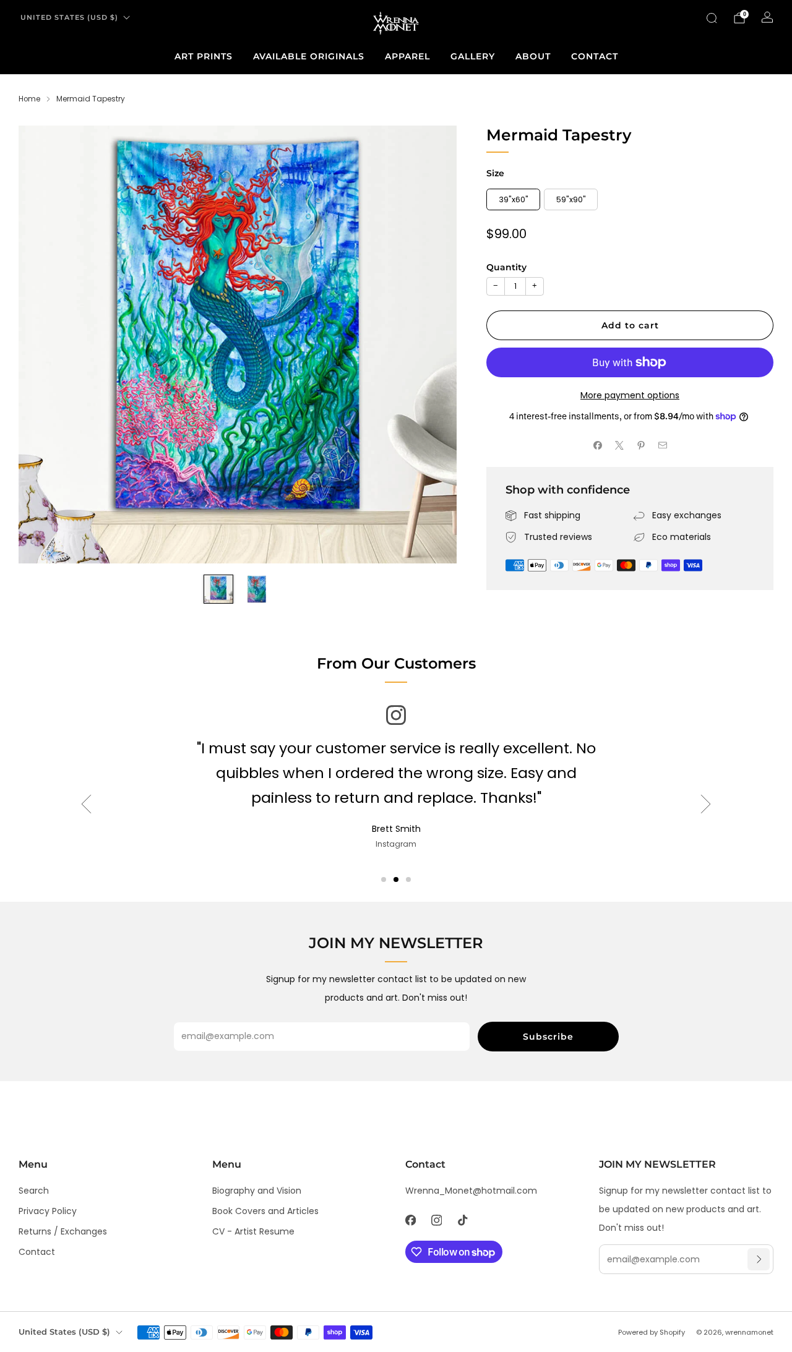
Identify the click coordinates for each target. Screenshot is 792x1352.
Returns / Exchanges (63, 1231)
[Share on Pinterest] (640, 445)
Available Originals (308, 56)
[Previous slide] (43, 344)
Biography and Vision (256, 1190)
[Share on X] (619, 445)
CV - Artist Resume (253, 1231)
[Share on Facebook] (597, 445)
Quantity (506, 267)
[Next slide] (433, 344)
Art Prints (203, 56)
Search (34, 1190)
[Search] (711, 18)
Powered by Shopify (651, 1332)
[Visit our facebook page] (410, 1220)
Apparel (407, 56)
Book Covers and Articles (265, 1211)
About (533, 56)
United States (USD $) (69, 17)
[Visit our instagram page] (436, 1220)
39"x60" (513, 199)
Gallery (472, 56)
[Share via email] (662, 445)
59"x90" (571, 199)
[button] (383, 879)
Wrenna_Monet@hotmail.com (471, 1190)
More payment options (629, 395)
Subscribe (548, 1036)
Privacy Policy (48, 1211)
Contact (594, 56)
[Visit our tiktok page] (462, 1220)
